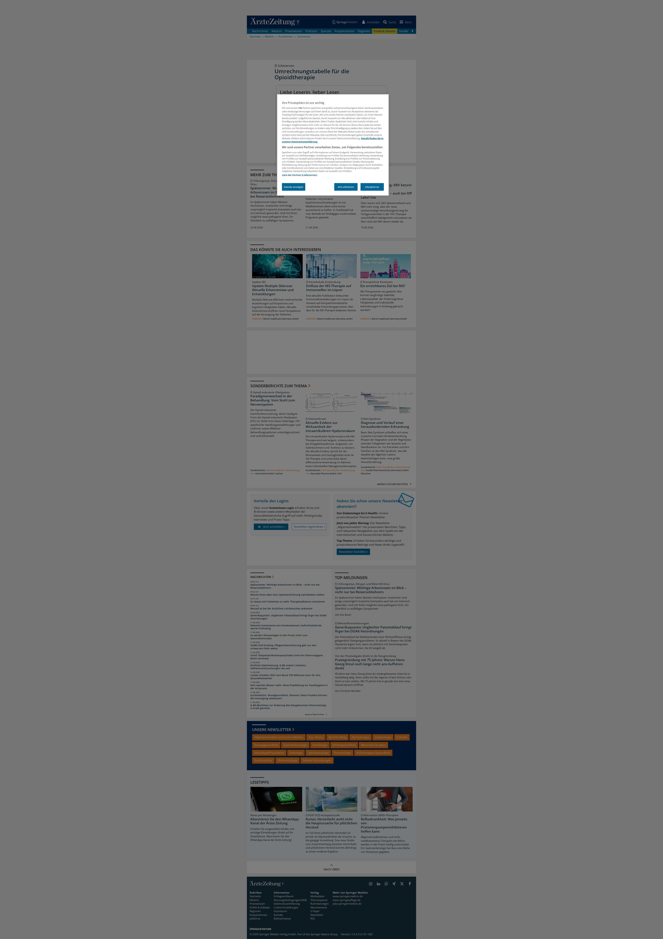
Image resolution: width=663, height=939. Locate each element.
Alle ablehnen (346, 186)
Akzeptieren (372, 186)
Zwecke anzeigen (293, 186)
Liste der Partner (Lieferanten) (299, 175)
